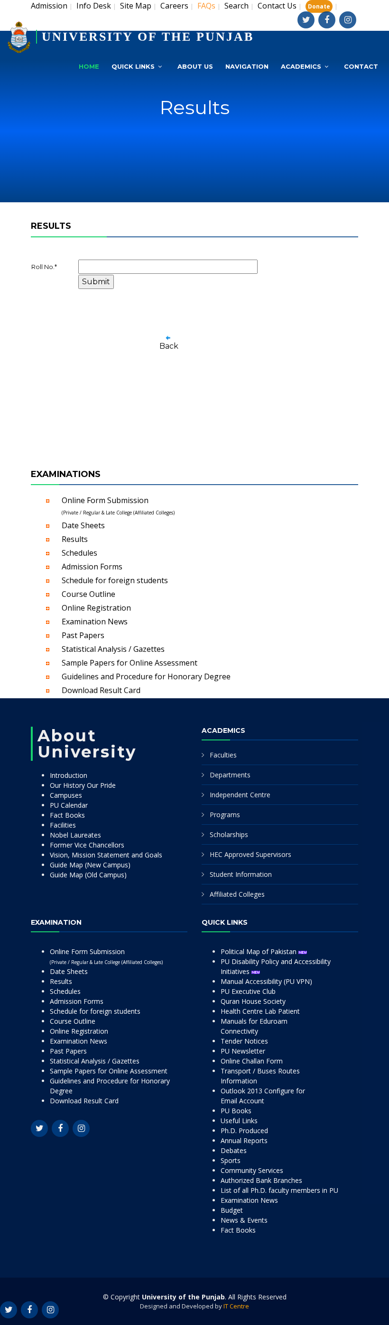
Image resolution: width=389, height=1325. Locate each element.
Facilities (63, 824)
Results (75, 539)
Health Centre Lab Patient (260, 1011)
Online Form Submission (118, 505)
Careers (174, 5)
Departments (230, 774)
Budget (232, 1210)
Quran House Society (253, 1001)
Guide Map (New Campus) (90, 864)
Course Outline (88, 594)
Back (168, 346)
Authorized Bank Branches (261, 1180)
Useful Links (239, 1120)
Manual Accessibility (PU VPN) (266, 981)
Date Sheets (83, 525)
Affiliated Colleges (237, 894)
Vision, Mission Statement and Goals (106, 854)
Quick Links (133, 66)
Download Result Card (101, 690)
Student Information (241, 874)
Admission (49, 5)
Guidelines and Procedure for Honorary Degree (146, 676)
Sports (231, 1160)
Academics (301, 66)
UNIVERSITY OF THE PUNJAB (148, 37)
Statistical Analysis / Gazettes (113, 649)
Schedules (79, 553)
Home (89, 66)
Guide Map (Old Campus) (88, 874)
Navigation (247, 66)
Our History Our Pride (83, 785)
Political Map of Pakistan (259, 951)
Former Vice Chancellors (87, 844)
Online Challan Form (252, 1060)
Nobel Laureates (75, 834)
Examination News (95, 621)
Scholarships (229, 834)
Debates (234, 1150)
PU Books (236, 1110)
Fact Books (67, 815)
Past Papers (83, 635)
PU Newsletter (243, 1050)
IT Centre (236, 1306)
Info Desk (93, 5)
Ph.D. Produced (244, 1130)
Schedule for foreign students (115, 580)
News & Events (244, 1220)
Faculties (223, 754)
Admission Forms (92, 566)
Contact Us (277, 5)
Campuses (66, 795)
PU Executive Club (248, 991)
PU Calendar (69, 805)
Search (236, 5)
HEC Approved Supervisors (250, 854)
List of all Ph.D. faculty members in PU (279, 1190)
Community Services (252, 1170)
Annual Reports (244, 1140)
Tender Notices (244, 1041)
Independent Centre (240, 794)
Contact (361, 66)
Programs (225, 814)
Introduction (68, 775)
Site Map (135, 5)
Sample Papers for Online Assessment (129, 663)
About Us (195, 66)
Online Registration (96, 608)
